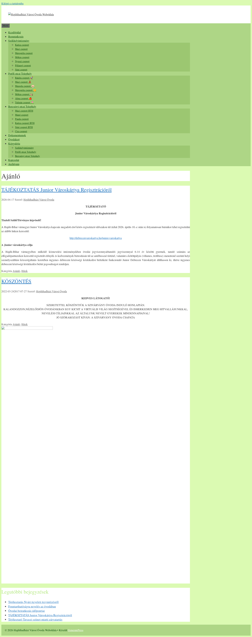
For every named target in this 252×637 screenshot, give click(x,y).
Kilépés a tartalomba (12, 3)
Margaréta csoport (24, 53)
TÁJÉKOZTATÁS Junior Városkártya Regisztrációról (56, 189)
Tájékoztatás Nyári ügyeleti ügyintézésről (33, 602)
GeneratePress (75, 630)
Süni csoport (21, 69)
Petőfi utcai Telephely (20, 73)
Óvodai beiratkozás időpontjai (26, 611)
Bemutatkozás (15, 36)
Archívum (13, 164)
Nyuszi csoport (22, 61)
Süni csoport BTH (24, 127)
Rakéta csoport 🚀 (24, 77)
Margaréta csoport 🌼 (25, 90)
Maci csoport (21, 49)
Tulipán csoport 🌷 (24, 102)
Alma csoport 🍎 (23, 98)
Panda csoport (22, 119)
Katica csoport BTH (24, 123)
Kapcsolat (13, 160)
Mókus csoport (22, 57)
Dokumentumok (17, 135)
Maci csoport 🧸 (23, 82)
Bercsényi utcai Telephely (22, 106)
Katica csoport (22, 44)
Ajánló (16, 271)
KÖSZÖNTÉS (16, 281)
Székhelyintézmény (18, 40)
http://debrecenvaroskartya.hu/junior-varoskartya (96, 238)
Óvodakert (14, 139)
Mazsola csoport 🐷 (24, 86)
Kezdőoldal (14, 32)
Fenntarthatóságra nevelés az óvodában (32, 606)
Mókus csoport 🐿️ (24, 94)
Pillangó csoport (23, 65)
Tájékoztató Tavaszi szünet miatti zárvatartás (35, 619)
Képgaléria (14, 143)
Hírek (24, 271)
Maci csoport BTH (24, 110)
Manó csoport (21, 114)
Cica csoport (21, 131)
